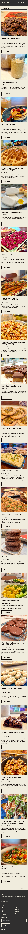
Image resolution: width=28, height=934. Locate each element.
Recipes (17, 909)
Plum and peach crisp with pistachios (11, 778)
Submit (5, 925)
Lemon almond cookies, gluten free (12, 689)
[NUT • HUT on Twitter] (5, 930)
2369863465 (4, 899)
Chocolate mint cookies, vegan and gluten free (12, 644)
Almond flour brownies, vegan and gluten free (12, 733)
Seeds (2, 910)
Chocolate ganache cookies (11, 557)
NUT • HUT (6, 3)
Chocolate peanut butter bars (12, 386)
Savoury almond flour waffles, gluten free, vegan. (12, 169)
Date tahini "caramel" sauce (11, 124)
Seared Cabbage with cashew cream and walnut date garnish (12, 822)
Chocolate (3, 914)
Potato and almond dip (9, 471)
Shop (2, 905)
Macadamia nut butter (9, 82)
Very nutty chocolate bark (11, 38)
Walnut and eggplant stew (11, 514)
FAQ (16, 907)
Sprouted (3, 913)
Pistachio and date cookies (11, 428)
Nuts (2, 908)
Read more (7, 51)
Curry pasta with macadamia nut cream (13, 867)
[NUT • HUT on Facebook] (2, 930)
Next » (22, 888)
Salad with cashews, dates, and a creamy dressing (13, 343)
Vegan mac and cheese (10, 601)
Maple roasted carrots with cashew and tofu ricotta (11, 299)
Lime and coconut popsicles (11, 212)
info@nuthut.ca (4, 901)
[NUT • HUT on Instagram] (10, 929)
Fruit (2, 911)
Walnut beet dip (7, 254)
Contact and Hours (19, 913)
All (2, 907)
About (16, 905)
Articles (17, 911)
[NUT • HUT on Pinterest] (8, 930)
